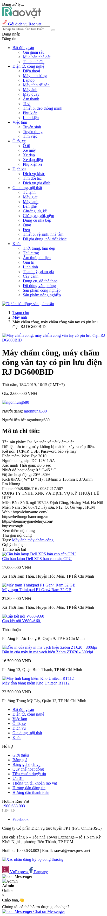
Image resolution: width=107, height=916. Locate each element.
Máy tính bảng (35, 75)
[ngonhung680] (15, 402)
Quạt (27, 225)
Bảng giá (19, 760)
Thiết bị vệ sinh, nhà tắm (43, 234)
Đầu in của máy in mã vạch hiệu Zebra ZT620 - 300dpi (47, 652)
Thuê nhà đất (33, 61)
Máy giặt (30, 197)
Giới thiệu (20, 755)
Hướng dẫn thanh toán (30, 792)
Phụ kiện (30, 113)
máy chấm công (41, 540)
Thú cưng (31, 253)
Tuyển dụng (33, 131)
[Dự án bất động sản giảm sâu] (28, 304)
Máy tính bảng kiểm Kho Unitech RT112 (36, 683)
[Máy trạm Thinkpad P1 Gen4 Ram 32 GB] (39, 585)
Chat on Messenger (48, 911)
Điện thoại (31, 71)
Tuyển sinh (32, 127)
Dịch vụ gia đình (36, 183)
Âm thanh (31, 99)
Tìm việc (30, 136)
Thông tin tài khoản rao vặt (34, 783)
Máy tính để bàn (36, 85)
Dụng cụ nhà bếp (37, 220)
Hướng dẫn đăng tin (28, 788)
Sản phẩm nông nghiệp (42, 295)
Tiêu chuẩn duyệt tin (29, 774)
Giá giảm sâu (33, 52)
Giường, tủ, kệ (35, 211)
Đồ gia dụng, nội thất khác (44, 239)
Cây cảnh (30, 276)
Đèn (26, 229)
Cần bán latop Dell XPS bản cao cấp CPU (37, 558)
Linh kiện (31, 117)
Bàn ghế (30, 206)
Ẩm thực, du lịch (37, 257)
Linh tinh (30, 267)
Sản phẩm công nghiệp (42, 290)
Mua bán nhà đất (36, 57)
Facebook (20, 819)
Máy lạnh (30, 201)
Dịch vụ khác (34, 173)
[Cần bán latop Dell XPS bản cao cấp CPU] (39, 554)
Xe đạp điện (33, 159)
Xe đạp (29, 155)
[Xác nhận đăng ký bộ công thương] (32, 859)
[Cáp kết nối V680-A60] (23, 616)
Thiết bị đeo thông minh (42, 108)
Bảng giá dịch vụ (26, 764)
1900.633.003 (13, 806)
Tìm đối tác (32, 178)
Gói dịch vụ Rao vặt (24, 24)
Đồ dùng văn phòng (39, 285)
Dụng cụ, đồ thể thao (40, 281)
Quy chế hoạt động (28, 769)
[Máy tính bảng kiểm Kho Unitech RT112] (38, 678)
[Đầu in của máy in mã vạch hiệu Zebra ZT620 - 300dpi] (49, 647)
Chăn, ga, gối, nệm (38, 215)
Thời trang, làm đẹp (39, 248)
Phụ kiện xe (32, 164)
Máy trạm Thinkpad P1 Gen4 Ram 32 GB (36, 590)
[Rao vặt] (21, 17)
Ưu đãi (18, 778)
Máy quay (31, 94)
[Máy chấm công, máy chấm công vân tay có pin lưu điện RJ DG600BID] (53, 340)
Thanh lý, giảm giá (38, 271)
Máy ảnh (30, 89)
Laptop (29, 80)
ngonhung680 (35, 411)
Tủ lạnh (29, 192)
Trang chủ (20, 312)
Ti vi (26, 103)
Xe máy (29, 150)
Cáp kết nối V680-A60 (21, 621)
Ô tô (26, 145)
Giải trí (28, 262)
